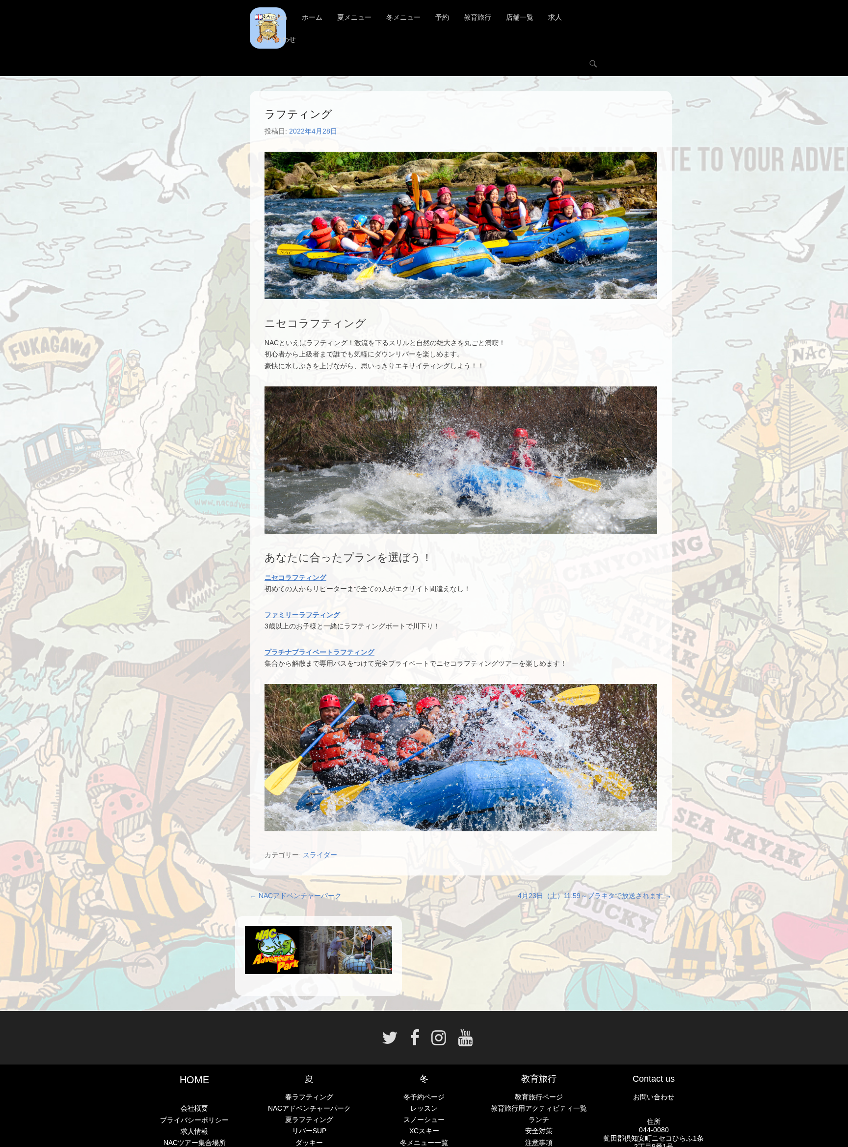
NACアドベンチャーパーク (296, 896)
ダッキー (309, 1143)
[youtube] (462, 1041)
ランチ (539, 1119)
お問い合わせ (275, 39)
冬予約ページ (424, 1097)
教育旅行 (477, 17)
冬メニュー (403, 17)
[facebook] (414, 1041)
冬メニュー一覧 (424, 1143)
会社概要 (194, 1108)
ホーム (312, 17)
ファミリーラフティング (302, 615)
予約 (442, 17)
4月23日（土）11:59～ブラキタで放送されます (595, 896)
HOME (194, 1079)
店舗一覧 (519, 17)
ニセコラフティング (295, 577)
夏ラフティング (309, 1119)
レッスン (424, 1108)
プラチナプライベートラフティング (319, 652)
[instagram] (438, 1041)
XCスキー (424, 1131)
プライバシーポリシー (194, 1120)
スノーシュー (424, 1119)
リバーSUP (309, 1131)
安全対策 (539, 1131)
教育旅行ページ (539, 1097)
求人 (555, 17)
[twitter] (390, 1041)
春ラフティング (309, 1097)
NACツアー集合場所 (194, 1143)
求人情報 (194, 1131)
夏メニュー (354, 17)
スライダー (320, 855)
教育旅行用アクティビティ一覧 (539, 1108)
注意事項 (539, 1143)
